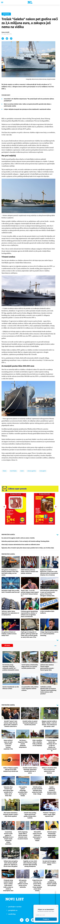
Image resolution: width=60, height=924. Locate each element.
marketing (11, 914)
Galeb (22, 471)
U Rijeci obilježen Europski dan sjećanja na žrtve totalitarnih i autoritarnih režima (27, 109)
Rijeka (4, 471)
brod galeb (43, 471)
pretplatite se (12, 910)
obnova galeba (31, 471)
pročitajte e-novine (14, 907)
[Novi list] (30, 2)
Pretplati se (46, 919)
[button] (56, 507)
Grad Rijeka (13, 471)
